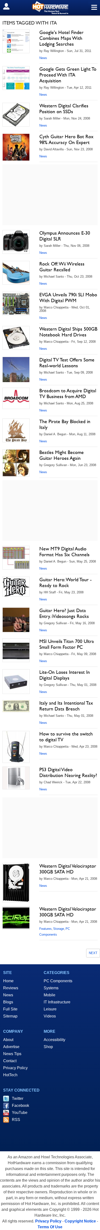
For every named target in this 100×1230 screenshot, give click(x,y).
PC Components (58, 981)
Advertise (11, 1047)
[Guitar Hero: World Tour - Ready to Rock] (16, 586)
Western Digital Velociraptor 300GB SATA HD (67, 869)
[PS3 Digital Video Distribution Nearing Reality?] (16, 778)
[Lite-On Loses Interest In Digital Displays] (16, 681)
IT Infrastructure (57, 1002)
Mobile (49, 995)
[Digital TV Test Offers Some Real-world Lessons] (16, 369)
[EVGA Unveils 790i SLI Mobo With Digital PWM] (16, 303)
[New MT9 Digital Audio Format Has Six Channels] (16, 557)
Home (8, 981)
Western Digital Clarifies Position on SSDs (63, 108)
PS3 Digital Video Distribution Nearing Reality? (68, 772)
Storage (58, 929)
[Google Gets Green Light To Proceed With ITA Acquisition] (16, 78)
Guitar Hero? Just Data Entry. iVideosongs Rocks (64, 613)
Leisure (50, 1009)
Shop (48, 1047)
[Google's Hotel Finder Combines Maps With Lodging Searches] (16, 41)
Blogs (8, 1002)
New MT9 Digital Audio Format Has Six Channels (64, 551)
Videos (50, 1016)
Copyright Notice (80, 1221)
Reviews (10, 988)
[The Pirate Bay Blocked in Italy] (16, 430)
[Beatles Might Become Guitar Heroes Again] (16, 463)
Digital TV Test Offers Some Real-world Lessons (66, 362)
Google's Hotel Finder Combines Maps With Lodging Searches (61, 38)
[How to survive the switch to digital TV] (16, 747)
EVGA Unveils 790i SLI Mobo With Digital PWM (68, 297)
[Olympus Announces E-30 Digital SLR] (16, 242)
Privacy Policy (15, 1068)
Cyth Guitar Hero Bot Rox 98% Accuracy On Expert (66, 139)
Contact (10, 1061)
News (43, 58)
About (8, 1040)
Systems (51, 988)
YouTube (19, 1112)
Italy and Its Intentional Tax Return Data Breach (66, 706)
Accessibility (54, 1040)
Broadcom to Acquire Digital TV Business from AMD (67, 393)
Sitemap (10, 1016)
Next (93, 953)
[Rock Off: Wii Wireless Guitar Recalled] (16, 272)
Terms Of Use (50, 1227)
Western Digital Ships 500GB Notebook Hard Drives (68, 332)
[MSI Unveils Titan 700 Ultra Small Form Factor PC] (16, 650)
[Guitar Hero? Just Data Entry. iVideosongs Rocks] (16, 620)
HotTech (10, 1075)
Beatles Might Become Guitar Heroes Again (61, 455)
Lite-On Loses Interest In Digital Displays (64, 675)
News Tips (12, 1054)
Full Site (10, 1009)
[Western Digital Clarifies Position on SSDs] (16, 114)
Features (45, 929)
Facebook (20, 1105)
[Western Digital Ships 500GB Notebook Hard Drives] (16, 338)
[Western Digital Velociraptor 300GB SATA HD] (16, 882)
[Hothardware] (50, 7)
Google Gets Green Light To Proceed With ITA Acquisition (67, 75)
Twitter (17, 1098)
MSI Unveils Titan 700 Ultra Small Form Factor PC (66, 644)
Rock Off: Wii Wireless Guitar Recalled (61, 267)
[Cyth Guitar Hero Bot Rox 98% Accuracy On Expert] (16, 147)
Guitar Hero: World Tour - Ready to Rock (65, 582)
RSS (16, 1120)
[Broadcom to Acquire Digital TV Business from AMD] (16, 398)
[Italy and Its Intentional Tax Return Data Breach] (16, 706)
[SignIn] (9, 6)
